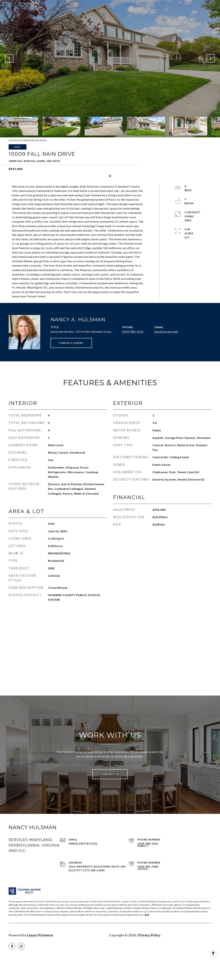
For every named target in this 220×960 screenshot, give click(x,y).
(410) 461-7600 (148, 866)
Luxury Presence (40, 935)
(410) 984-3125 (133, 331)
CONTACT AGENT (71, 342)
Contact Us (110, 774)
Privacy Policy (150, 935)
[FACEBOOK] (12, 946)
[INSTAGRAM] (21, 946)
